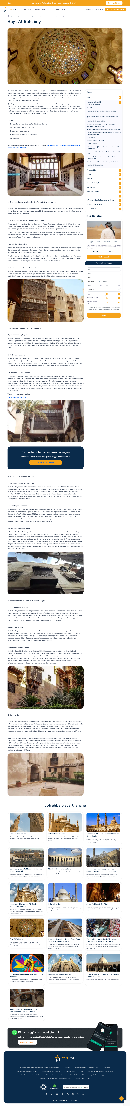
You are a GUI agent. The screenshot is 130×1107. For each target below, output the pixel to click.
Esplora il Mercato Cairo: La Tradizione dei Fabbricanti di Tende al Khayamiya (104, 133)
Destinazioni (47, 9)
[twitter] (51, 1094)
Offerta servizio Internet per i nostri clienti (100, 1071)
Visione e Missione (51, 1075)
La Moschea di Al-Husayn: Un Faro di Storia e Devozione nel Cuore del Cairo (101, 125)
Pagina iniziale (27, 9)
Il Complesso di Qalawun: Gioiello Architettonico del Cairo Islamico (103, 148)
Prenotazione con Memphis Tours (31, 1075)
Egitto (37, 9)
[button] (90, 9)
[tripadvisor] (83, 1094)
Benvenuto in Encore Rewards (50, 1071)
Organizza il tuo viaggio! (45, 463)
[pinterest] (68, 1094)
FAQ (81, 1071)
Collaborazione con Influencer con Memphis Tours (56, 1079)
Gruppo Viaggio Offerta (82, 1079)
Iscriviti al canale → (27, 1042)
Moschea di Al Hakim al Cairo (96, 121)
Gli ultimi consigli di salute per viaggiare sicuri (95, 1075)
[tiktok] (62, 1094)
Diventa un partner (69, 1071)
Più (63, 9)
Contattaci (107, 1068)
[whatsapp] (78, 1094)
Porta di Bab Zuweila (93, 105)
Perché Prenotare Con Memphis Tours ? (87, 1068)
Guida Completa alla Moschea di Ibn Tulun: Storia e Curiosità (102, 117)
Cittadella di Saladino (93, 108)
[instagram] (73, 1094)
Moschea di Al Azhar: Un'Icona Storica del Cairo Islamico (101, 112)
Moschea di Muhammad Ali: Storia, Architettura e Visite (104, 129)
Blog (57, 9)
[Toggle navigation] (19, 9)
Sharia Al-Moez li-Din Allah (17, 397)
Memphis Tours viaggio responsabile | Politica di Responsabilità (39, 1068)
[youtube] (57, 1094)
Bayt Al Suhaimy (92, 144)
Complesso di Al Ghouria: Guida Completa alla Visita (103, 162)
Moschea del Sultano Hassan (96, 165)
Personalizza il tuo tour (115, 9)
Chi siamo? (67, 1068)
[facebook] (46, 1094)
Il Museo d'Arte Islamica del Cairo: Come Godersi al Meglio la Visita (102, 158)
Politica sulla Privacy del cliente (27, 1071)
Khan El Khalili (95, 876)
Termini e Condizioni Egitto (70, 1075)
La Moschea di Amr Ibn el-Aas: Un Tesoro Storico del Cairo (103, 153)
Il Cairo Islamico (91, 137)
